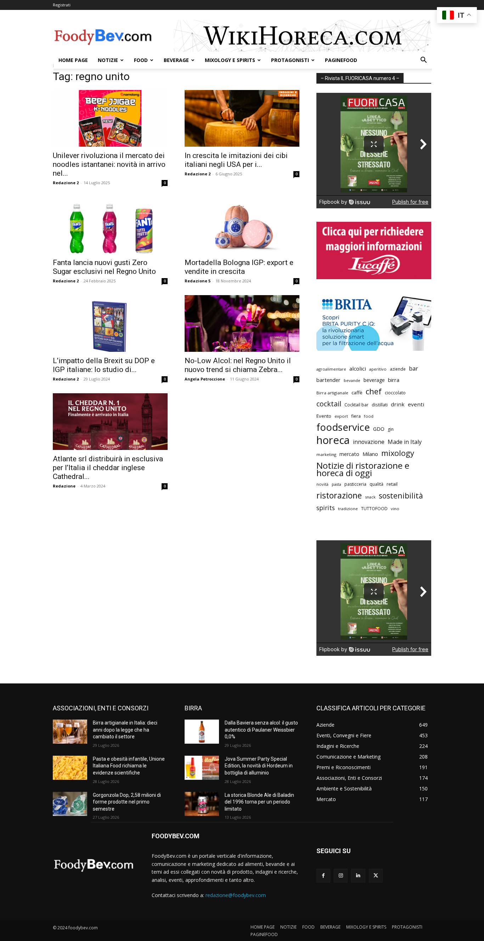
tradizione (348, 508)
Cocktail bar (356, 405)
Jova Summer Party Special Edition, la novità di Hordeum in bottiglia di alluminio (259, 766)
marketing (326, 454)
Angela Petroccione (205, 379)
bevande (352, 380)
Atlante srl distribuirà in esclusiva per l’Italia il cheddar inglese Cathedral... (108, 468)
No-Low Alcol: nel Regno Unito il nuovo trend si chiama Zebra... (238, 365)
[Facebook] (323, 876)
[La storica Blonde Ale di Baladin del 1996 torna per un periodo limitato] (202, 804)
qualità (376, 484)
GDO (378, 428)
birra (393, 379)
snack (370, 497)
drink (398, 404)
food (368, 416)
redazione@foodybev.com (236, 895)
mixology (397, 453)
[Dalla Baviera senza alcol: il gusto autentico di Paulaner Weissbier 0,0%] (202, 732)
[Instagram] (341, 876)
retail (392, 484)
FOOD (141, 60)
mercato (349, 454)
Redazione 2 (66, 182)
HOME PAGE (73, 60)
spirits (325, 508)
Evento (323, 416)
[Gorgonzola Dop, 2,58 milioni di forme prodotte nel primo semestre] (70, 804)
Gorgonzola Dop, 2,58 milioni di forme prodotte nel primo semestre (127, 802)
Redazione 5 (197, 280)
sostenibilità (401, 495)
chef (374, 391)
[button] (423, 60)
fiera (356, 416)
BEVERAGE (176, 60)
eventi (416, 404)
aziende (398, 369)
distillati (380, 405)
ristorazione (339, 495)
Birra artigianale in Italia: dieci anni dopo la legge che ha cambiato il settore (125, 729)
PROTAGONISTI (290, 60)
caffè (356, 392)
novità (322, 484)
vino (395, 508)
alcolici (357, 368)
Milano (370, 454)
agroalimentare (331, 369)
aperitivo (378, 369)
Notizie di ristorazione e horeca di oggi (362, 469)
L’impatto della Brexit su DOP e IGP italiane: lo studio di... (104, 365)
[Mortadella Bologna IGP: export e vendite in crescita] (242, 225)
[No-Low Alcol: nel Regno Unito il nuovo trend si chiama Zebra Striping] (242, 323)
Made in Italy (405, 442)
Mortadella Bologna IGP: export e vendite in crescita (239, 267)
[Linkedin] (358, 876)
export (341, 416)
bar (413, 368)
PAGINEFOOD (341, 60)
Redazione (64, 486)
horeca (333, 440)
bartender (328, 379)
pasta (336, 484)
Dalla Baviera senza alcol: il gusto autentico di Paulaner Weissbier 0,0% (261, 729)
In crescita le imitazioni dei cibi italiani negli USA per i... (236, 160)
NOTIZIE (108, 60)
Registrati (62, 4)
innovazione (368, 442)
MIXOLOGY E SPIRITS (230, 60)
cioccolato (395, 393)
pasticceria (355, 484)
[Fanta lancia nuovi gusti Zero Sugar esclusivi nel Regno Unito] (110, 225)
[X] (376, 876)
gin (391, 429)
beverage (374, 380)
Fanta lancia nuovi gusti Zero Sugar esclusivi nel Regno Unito (104, 267)
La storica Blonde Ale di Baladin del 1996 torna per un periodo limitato (259, 802)
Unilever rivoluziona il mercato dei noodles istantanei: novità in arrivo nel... (109, 164)
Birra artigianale (332, 392)
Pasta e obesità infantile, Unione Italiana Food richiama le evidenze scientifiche (129, 766)
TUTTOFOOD (374, 509)
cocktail (328, 403)
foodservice (343, 427)
